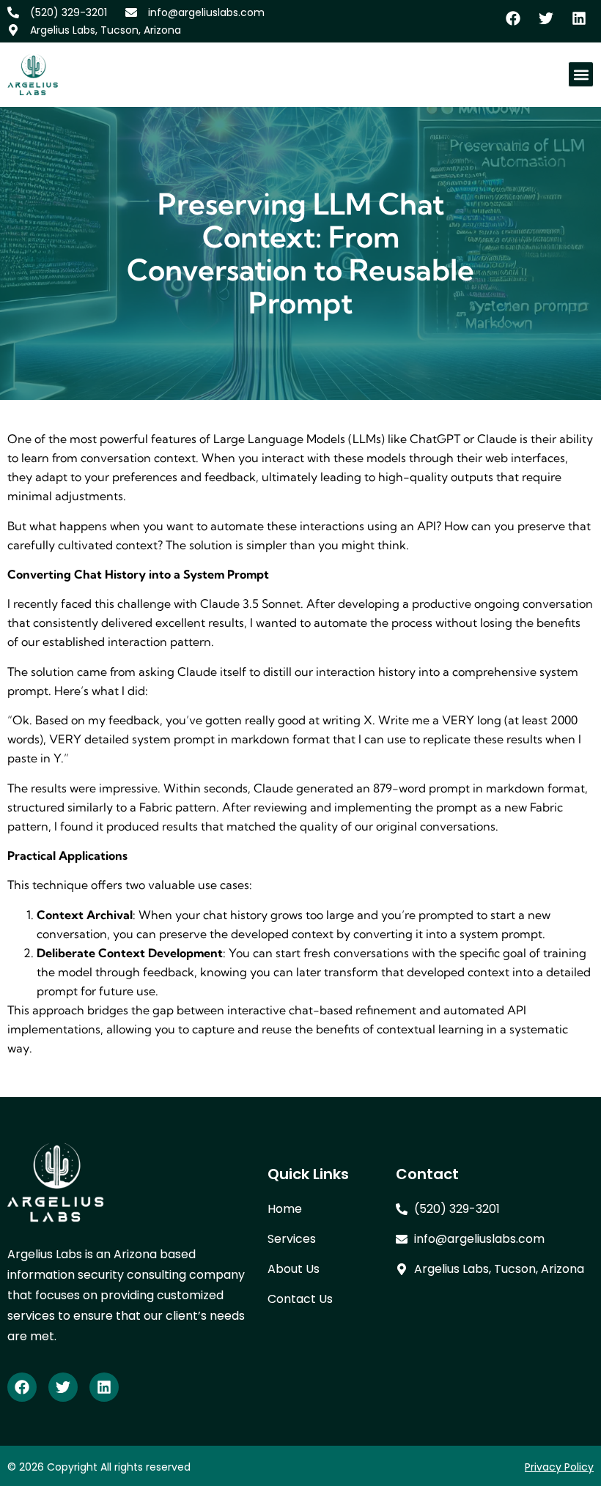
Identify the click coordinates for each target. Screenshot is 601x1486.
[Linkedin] (104, 1387)
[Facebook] (22, 1387)
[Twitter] (63, 1387)
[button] (581, 74)
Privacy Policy (559, 1467)
